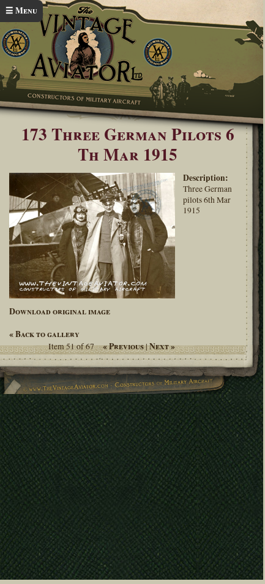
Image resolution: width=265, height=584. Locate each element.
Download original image (59, 311)
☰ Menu (21, 10)
